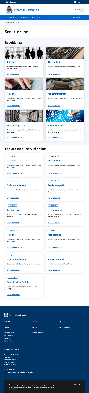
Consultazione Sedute (65, 330)
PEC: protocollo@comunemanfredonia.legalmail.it (18, 372)
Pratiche (6, 327)
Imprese (12, 230)
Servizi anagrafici (9, 335)
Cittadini (12, 156)
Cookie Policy (12, 389)
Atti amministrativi (9, 333)
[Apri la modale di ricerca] (81, 10)
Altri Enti (53, 255)
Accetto (77, 384)
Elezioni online (8, 341)
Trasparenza (7, 338)
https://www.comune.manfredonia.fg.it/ (15, 375)
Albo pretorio (7, 330)
